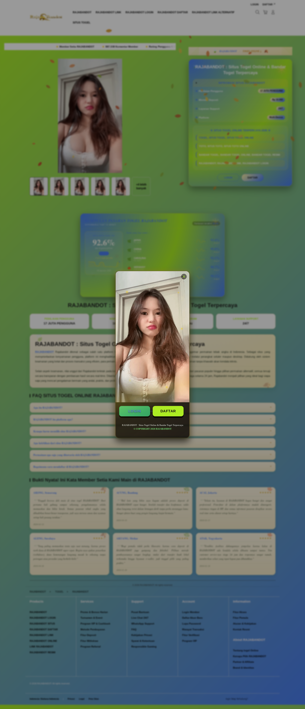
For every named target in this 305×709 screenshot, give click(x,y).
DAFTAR (168, 411)
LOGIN (134, 411)
